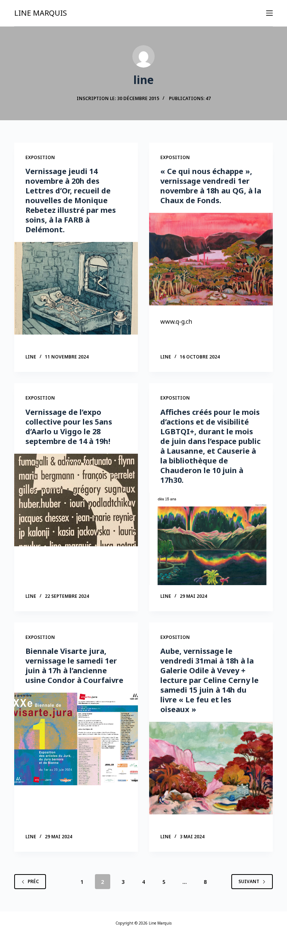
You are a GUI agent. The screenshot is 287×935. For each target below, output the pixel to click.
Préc (33, 881)
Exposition (40, 157)
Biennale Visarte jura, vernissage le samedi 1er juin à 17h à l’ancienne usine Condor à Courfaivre (74, 665)
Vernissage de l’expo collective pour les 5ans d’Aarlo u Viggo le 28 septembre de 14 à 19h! (68, 426)
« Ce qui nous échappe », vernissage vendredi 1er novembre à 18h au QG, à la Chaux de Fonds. (210, 185)
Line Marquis (40, 13)
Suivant (248, 881)
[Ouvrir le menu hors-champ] (269, 13)
